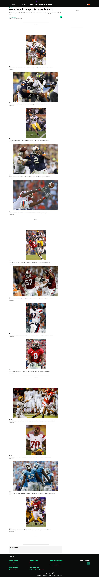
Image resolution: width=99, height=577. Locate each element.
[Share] (61, 17)
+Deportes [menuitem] (42, 4)
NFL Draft (11, 7)
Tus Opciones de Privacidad (55, 565)
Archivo (51, 562)
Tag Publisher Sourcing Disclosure (36, 569)
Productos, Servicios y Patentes (56, 560)
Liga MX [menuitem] (31, 4)
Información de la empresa (14, 565)
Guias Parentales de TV (34, 567)
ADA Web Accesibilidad (13, 567)
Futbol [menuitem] (36, 4)
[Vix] (88, 4)
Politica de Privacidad (13, 560)
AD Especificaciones (34, 560)
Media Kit (31, 562)
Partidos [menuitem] (26, 4)
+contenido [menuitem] (49, 4)
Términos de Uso (12, 562)
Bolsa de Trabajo (12, 569)
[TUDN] (12, 4)
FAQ (30, 565)
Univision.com (13, 17)
